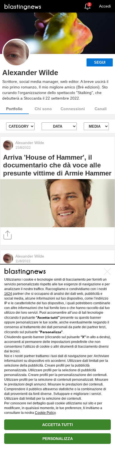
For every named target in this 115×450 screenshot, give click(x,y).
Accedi (105, 6)
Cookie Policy (45, 413)
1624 (8, 294)
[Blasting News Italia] (22, 6)
